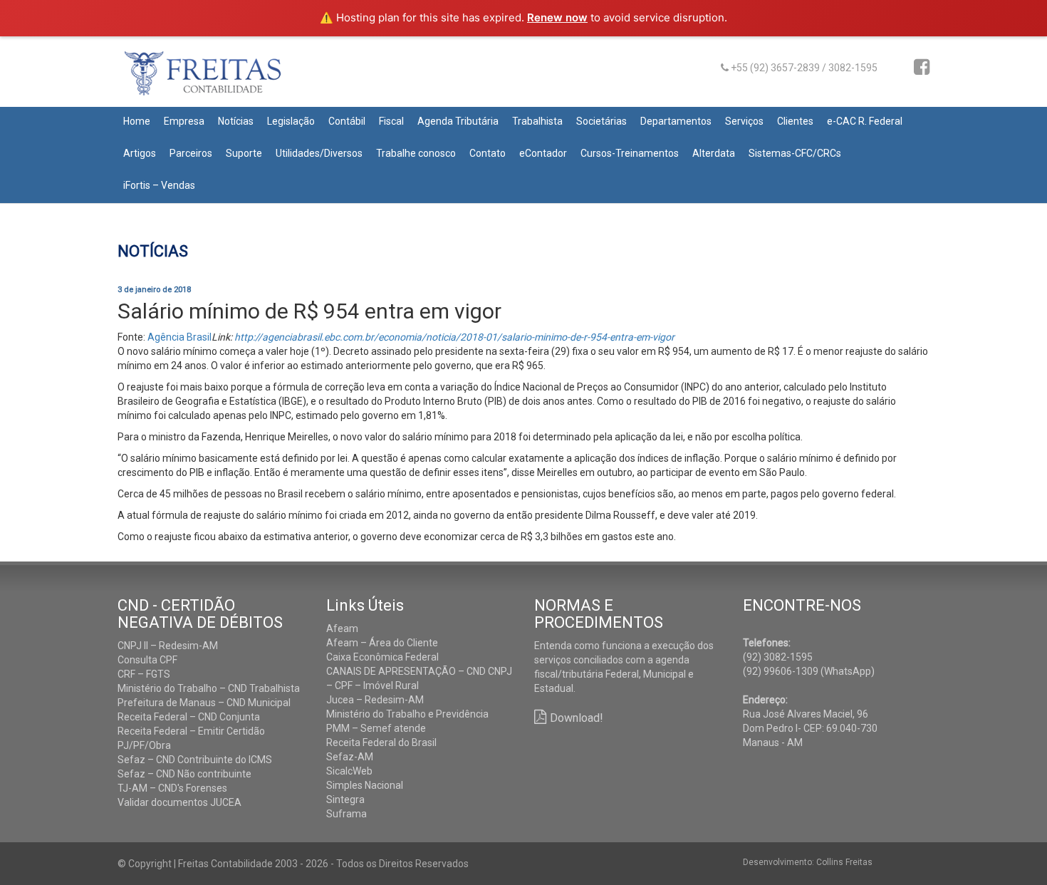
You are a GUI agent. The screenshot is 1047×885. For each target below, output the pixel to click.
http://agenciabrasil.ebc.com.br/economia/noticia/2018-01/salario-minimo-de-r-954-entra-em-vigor (454, 337)
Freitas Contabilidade (223, 79)
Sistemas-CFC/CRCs (795, 153)
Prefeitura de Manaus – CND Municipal (204, 702)
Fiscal (391, 121)
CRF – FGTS (144, 674)
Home (136, 121)
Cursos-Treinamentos (629, 153)
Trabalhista (537, 121)
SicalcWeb (349, 771)
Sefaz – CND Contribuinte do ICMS (195, 759)
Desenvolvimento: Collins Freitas (807, 862)
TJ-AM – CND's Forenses (172, 788)
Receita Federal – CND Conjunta (189, 717)
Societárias (601, 121)
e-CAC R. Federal (864, 121)
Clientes (795, 121)
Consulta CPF (147, 660)
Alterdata (713, 153)
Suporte (244, 153)
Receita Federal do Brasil (381, 742)
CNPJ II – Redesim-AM (168, 645)
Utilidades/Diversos (319, 153)
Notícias (236, 121)
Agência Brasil (179, 337)
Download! (576, 718)
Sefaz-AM (349, 756)
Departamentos (676, 121)
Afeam (342, 628)
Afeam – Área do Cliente (382, 642)
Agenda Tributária (458, 121)
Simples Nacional (364, 785)
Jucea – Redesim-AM (375, 699)
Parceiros (191, 153)
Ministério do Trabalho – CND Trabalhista (209, 688)
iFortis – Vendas (159, 185)
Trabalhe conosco (416, 153)
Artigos (139, 153)
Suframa (346, 813)
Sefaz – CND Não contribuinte (184, 774)
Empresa (184, 121)
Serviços (744, 121)
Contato (487, 153)
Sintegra (345, 799)
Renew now (557, 17)
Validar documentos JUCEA (179, 802)
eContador (543, 153)
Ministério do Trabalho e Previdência (407, 714)
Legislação (291, 121)
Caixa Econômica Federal (382, 657)
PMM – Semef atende (376, 728)
